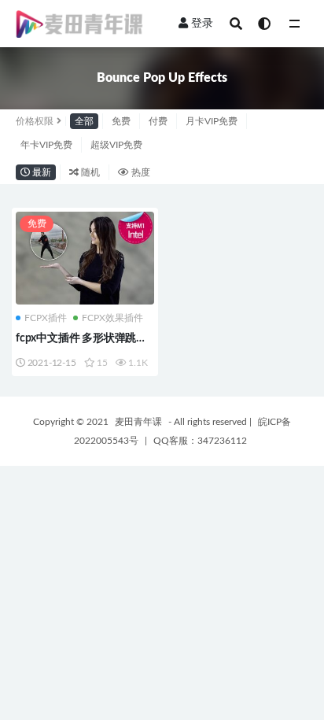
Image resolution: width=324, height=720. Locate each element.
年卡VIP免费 (46, 145)
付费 (158, 121)
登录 (202, 23)
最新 (40, 172)
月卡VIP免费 (211, 121)
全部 (84, 121)
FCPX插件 (45, 318)
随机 (89, 172)
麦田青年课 (138, 421)
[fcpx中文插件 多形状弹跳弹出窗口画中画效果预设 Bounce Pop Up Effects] (85, 258)
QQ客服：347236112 (200, 440)
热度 (139, 172)
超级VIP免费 (116, 145)
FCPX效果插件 (112, 318)
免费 (121, 121)
